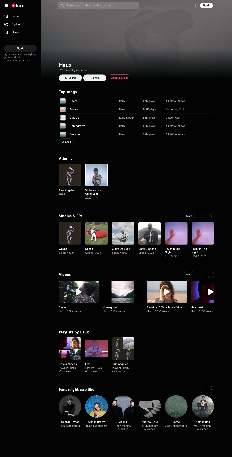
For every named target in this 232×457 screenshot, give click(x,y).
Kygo (122, 117)
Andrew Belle (150, 422)
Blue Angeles (67, 190)
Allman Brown (96, 422)
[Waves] (70, 233)
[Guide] (6, 5)
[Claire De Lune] (123, 233)
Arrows (74, 109)
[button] (63, 101)
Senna (89, 249)
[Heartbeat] (211, 292)
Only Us (74, 117)
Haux (122, 101)
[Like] (192, 101)
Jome (176, 422)
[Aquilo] (123, 406)
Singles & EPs (71, 216)
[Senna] (96, 233)
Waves (63, 249)
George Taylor (70, 422)
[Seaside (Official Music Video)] (167, 292)
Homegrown (77, 126)
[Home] (18, 5)
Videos (65, 274)
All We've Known (175, 101)
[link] (20, 16)
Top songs (68, 91)
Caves (73, 101)
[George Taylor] (70, 406)
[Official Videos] (70, 348)
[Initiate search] (62, 5)
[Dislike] (199, 101)
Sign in (206, 5)
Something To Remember (176, 109)
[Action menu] (136, 77)
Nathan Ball (203, 422)
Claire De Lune (121, 249)
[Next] (210, 216)
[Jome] (176, 406)
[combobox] (103, 5)
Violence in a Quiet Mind (93, 192)
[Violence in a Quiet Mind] (96, 175)
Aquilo (123, 422)
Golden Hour (173, 117)
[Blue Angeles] (70, 175)
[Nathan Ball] (203, 406)
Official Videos (68, 364)
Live (87, 364)
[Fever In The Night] (176, 233)
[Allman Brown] (96, 406)
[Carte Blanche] (149, 233)
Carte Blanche (147, 249)
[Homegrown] (123, 292)
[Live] (96, 348)
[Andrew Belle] (149, 406)
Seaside (75, 134)
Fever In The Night (172, 250)
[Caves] (79, 292)
